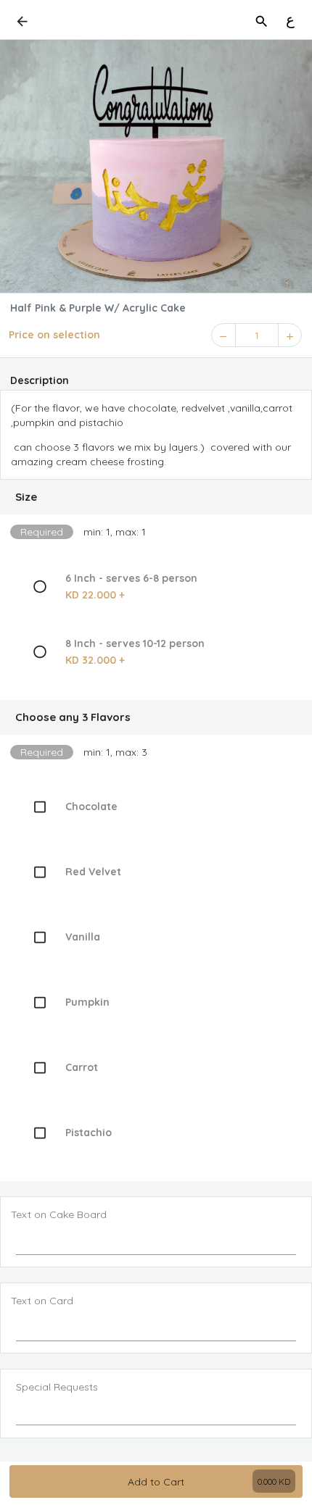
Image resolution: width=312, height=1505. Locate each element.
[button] (156, 497)
